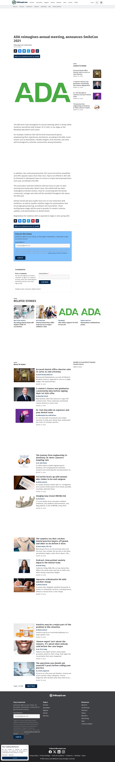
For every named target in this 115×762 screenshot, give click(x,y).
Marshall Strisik (43, 396)
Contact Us (69, 755)
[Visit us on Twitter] (54, 751)
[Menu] (101, 2)
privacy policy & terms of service (57, 253)
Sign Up (20, 258)
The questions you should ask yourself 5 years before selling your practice (53, 665)
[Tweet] (28, 51)
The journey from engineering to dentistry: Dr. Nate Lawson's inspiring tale (82, 106)
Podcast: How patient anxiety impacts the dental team (50, 561)
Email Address (20, 242)
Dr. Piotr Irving (42, 649)
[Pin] (33, 51)
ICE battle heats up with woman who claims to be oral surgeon (51, 478)
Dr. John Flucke (42, 463)
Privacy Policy (34, 755)
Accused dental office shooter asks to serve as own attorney (81, 72)
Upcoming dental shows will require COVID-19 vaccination (24, 325)
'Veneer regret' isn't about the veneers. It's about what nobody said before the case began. (52, 644)
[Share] (19, 51)
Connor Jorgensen (43, 671)
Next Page (31, 686)
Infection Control (20, 320)
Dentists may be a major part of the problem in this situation (53, 625)
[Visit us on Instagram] (63, 751)
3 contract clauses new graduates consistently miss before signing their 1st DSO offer (81, 83)
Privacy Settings (45, 755)
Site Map (77, 755)
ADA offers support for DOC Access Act (68, 324)
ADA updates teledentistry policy (90, 324)
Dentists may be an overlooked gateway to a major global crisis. (52, 634)
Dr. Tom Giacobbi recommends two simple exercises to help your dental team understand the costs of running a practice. (53, 420)
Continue (44, 282)
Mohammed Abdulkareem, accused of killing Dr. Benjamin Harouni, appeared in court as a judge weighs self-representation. (53, 379)
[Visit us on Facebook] (50, 751)
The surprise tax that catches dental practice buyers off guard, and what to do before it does (52, 541)
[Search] (97, 2)
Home (84, 755)
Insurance (61, 320)
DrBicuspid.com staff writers (23, 45)
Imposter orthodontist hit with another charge (51, 580)
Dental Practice (86, 320)
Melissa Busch (42, 482)
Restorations (40, 320)
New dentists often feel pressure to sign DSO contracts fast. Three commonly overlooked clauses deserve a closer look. (52, 401)
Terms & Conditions (58, 755)
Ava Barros (41, 499)
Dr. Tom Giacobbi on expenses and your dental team (82, 94)
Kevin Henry (41, 565)
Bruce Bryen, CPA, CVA (44, 546)
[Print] (15, 51)
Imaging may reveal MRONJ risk (51, 496)
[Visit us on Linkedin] (59, 751)
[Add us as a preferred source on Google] (37, 51)
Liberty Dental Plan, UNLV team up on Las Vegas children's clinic (45, 325)
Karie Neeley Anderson (45, 374)
